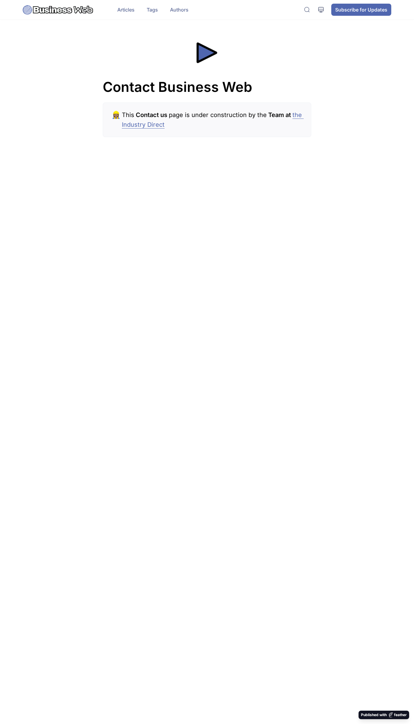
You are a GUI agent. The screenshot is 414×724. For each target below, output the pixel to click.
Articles (126, 10)
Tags (152, 10)
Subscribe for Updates (361, 10)
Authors (179, 10)
